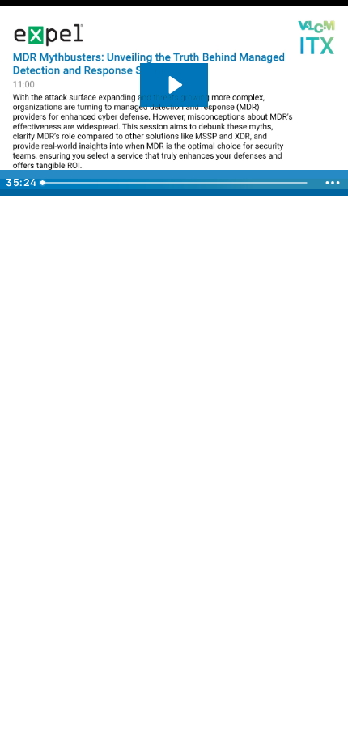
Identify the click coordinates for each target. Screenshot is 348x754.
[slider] (176, 183)
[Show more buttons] (332, 183)
